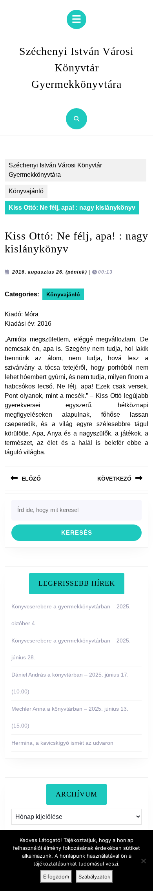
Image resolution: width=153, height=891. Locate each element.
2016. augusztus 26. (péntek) (49, 272)
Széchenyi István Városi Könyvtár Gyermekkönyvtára (76, 67)
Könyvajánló (26, 191)
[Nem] (143, 861)
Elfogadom (56, 876)
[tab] (76, 19)
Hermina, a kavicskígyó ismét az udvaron (62, 743)
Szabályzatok (94, 876)
